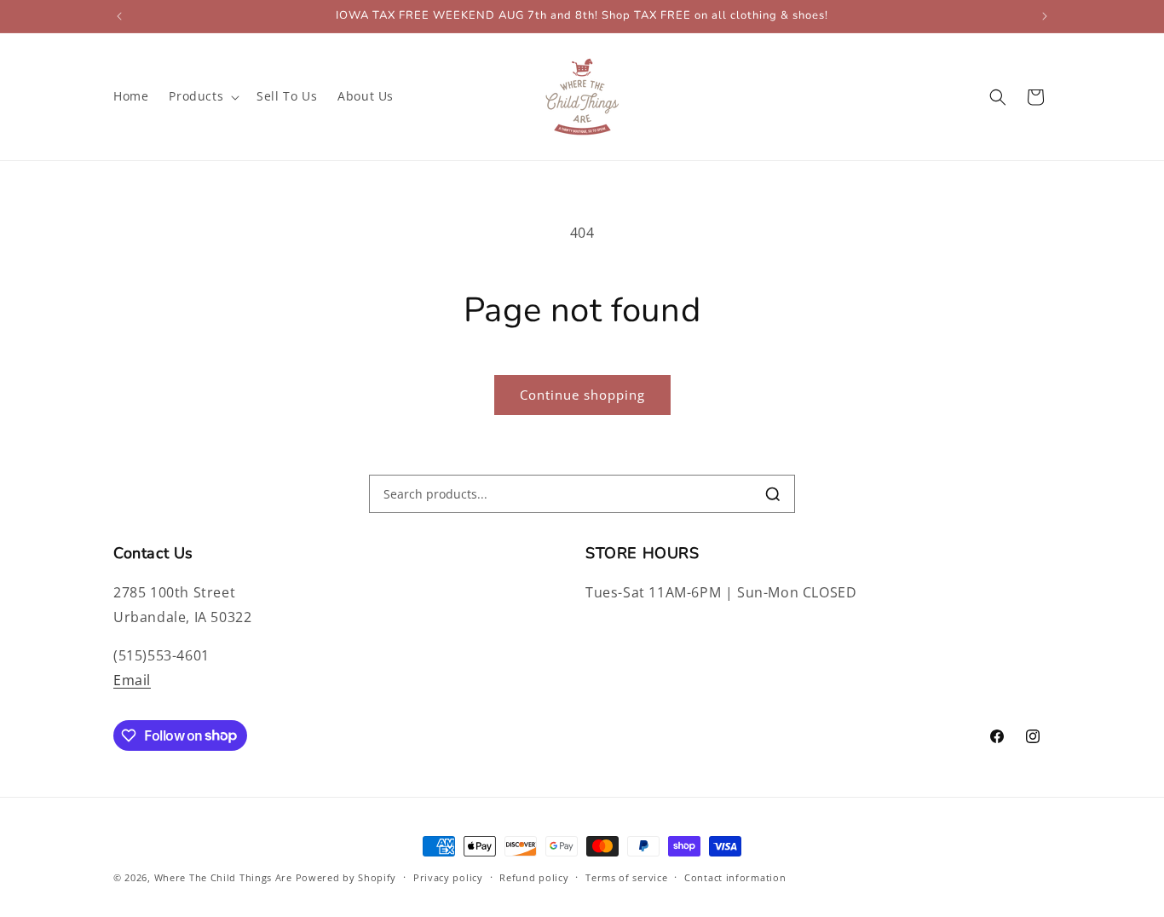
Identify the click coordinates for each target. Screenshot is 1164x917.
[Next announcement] (1044, 16)
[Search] (773, 494)
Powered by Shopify (346, 877)
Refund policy (533, 876)
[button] (202, 96)
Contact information (735, 876)
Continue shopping (582, 394)
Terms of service (626, 876)
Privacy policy (448, 876)
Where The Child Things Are (223, 877)
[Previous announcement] (119, 16)
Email (132, 680)
